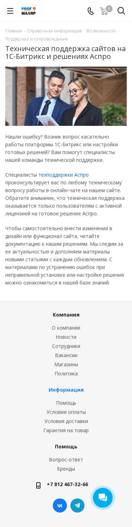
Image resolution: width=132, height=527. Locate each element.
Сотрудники (66, 346)
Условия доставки (66, 421)
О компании (66, 327)
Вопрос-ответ (66, 459)
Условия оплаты (66, 412)
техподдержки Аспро (63, 174)
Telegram (77, 505)
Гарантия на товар (66, 430)
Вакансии (66, 355)
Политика (66, 373)
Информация (66, 389)
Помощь (66, 402)
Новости (66, 336)
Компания (66, 314)
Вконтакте (60, 505)
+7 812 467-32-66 (67, 484)
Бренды (66, 468)
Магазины (66, 364)
